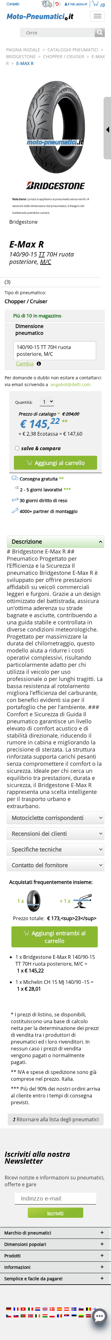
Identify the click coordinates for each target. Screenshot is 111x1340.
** (64, 421)
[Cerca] (100, 33)
